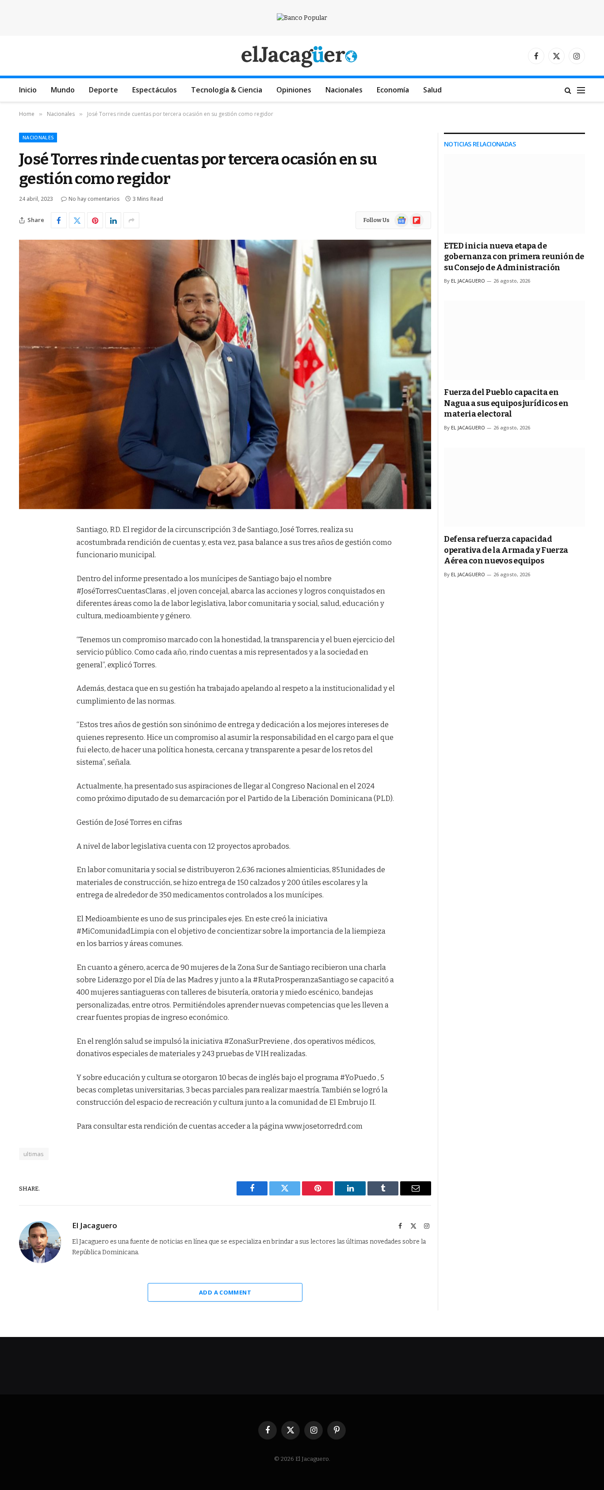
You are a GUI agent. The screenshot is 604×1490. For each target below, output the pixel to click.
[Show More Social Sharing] (131, 220)
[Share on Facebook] (59, 220)
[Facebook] (28, 553)
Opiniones (293, 90)
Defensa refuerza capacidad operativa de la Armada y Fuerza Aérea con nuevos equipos (506, 550)
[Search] (568, 90)
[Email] (28, 643)
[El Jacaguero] (302, 56)
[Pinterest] (28, 620)
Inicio (28, 90)
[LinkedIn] (28, 598)
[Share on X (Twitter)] (77, 220)
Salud (432, 90)
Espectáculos (154, 90)
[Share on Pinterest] (95, 220)
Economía (393, 90)
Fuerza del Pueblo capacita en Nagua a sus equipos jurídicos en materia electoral (506, 403)
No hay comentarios (94, 199)
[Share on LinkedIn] (113, 220)
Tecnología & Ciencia (226, 90)
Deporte (103, 90)
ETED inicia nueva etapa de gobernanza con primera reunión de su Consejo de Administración (514, 256)
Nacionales (344, 90)
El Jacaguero (94, 1225)
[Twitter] (28, 575)
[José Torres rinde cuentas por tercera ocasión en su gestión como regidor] (225, 374)
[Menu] (581, 90)
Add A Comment (225, 1292)
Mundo (63, 90)
